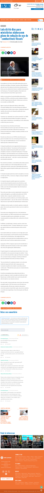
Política (3, 25)
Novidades (17, 483)
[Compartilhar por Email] (14, 52)
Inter (33, 457)
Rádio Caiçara (18, 474)
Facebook (38, 1)
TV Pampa (31, 482)
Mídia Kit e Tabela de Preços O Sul (30, 460)
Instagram (36, 1)
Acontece (20, 457)
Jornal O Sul (6, 6)
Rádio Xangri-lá (18, 477)
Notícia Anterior (5, 408)
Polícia (36, 456)
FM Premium (39, 474)
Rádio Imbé (24, 477)
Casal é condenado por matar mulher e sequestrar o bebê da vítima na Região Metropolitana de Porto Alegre (37, 104)
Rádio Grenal (24, 473)
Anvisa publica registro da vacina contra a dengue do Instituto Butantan (23, 418)
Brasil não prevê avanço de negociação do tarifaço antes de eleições (5, 444)
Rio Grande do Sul (22, 456)
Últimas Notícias (21, 465)
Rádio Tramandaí (24, 476)
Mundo (28, 456)
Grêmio (29, 457)
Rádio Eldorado (32, 474)
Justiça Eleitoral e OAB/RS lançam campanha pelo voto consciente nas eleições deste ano (37, 89)
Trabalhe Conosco (28, 483)
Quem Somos (35, 467)
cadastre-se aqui (37, 9)
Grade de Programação (30, 465)
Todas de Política (15, 308)
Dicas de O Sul (22, 459)
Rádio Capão (31, 476)
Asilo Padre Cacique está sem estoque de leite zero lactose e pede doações (37, 118)
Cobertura (17, 468)
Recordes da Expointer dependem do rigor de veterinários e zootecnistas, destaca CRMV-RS (37, 133)
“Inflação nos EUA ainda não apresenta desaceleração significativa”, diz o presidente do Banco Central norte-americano (37, 176)
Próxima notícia (23, 408)
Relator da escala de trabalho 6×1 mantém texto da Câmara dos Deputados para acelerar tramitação (16, 443)
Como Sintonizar (24, 468)
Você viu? (27, 459)
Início (16, 465)
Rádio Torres (37, 476)
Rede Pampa (29, 19)
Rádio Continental (31, 473)
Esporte (24, 457)
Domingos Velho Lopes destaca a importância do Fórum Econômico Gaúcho (37, 147)
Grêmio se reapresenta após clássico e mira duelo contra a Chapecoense (37, 161)
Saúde (16, 459)
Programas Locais (18, 467)
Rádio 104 (38, 473)
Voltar (4, 308)
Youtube (42, 1)
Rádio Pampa (17, 473)
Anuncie (25, 19)
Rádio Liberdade (25, 474)
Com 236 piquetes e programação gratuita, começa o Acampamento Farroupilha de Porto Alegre (37, 59)
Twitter (40, 1)
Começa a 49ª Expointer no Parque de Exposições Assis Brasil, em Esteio (36, 44)
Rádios (26, 482)
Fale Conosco (7, 479)
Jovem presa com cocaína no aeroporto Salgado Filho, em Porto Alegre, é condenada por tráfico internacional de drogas (37, 74)
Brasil (16, 456)
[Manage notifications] (41, 490)
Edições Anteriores (19, 460)
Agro (16, 457)
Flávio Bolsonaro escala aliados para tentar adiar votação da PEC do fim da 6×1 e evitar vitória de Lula (27, 443)
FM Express (17, 476)
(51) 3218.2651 (8, 467)
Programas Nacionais (27, 467)
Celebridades (37, 457)
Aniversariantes (33, 459)
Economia (40, 456)
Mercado (14, 19)
